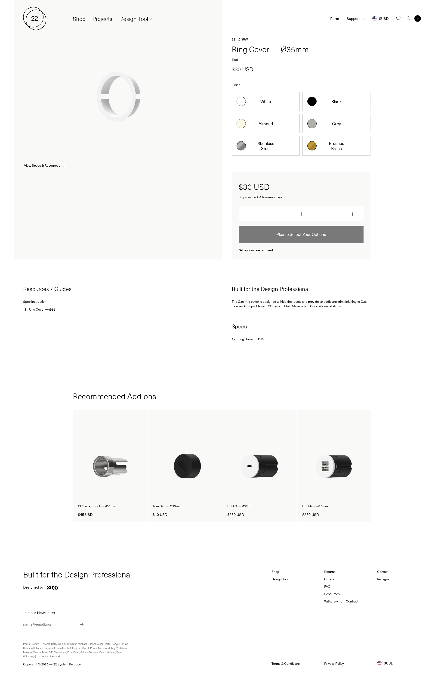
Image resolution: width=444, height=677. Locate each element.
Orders (329, 579)
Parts (334, 18)
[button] (249, 214)
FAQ (327, 586)
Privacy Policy (334, 663)
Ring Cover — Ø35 (42, 309)
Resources (332, 594)
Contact (382, 571)
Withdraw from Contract (341, 601)
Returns (330, 571)
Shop (79, 18)
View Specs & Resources (42, 165)
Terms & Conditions (285, 663)
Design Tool (133, 18)
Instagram (384, 579)
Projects (102, 18)
